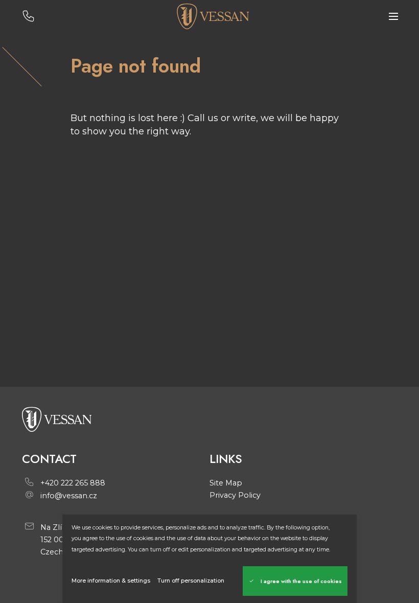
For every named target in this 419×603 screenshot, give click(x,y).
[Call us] (28, 16)
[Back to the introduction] (212, 16)
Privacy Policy (235, 495)
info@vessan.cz (68, 495)
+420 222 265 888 (72, 483)
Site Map (226, 483)
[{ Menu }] (393, 16)
